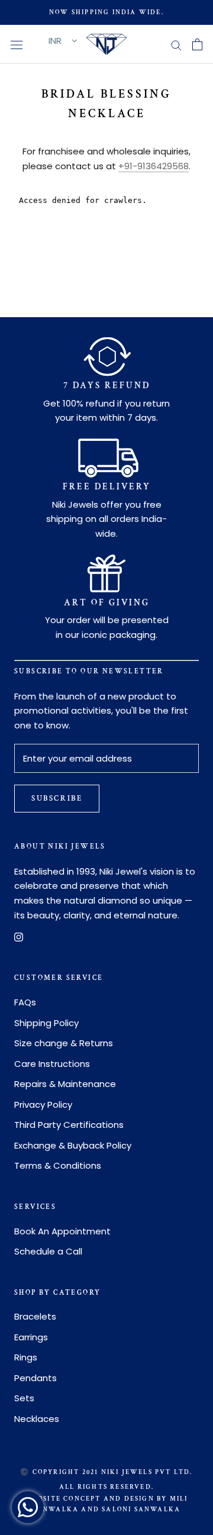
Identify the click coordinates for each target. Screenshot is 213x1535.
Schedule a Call (48, 1251)
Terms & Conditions (57, 1165)
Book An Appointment (62, 1231)
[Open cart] (197, 44)
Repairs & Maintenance (65, 1084)
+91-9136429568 (153, 166)
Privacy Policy (43, 1104)
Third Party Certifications (69, 1124)
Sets (24, 1398)
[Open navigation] (16, 44)
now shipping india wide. (106, 12)
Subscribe (56, 799)
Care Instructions (52, 1063)
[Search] (176, 44)
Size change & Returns (63, 1043)
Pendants (35, 1378)
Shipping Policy (46, 1023)
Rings (25, 1357)
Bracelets (35, 1316)
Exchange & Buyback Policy (72, 1145)
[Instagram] (18, 937)
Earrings (31, 1337)
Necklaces (36, 1419)
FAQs (25, 1002)
